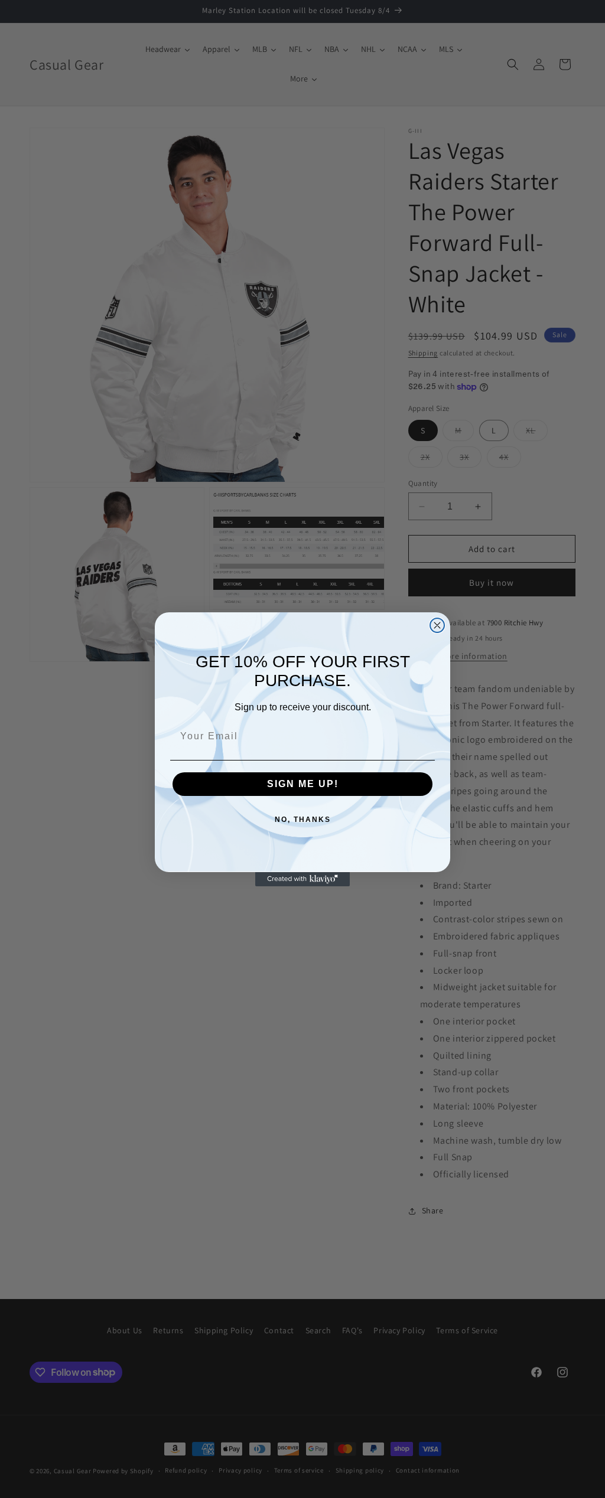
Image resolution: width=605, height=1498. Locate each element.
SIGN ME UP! (303, 784)
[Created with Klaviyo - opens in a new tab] (302, 879)
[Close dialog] (437, 625)
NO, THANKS (303, 819)
